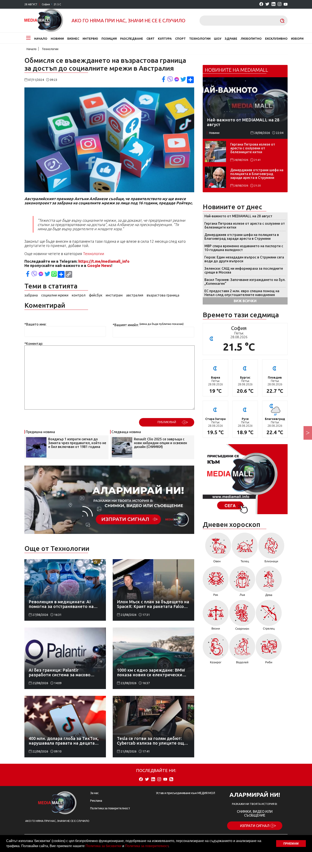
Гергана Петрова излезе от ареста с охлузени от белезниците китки (252, 148)
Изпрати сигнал (254, 826)
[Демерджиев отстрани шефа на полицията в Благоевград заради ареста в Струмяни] (215, 177)
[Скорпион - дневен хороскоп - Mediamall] (242, 616)
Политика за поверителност (146, 846)
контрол (79, 295)
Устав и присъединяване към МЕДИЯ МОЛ (185, 793)
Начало (40, 38)
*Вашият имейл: (126, 325)
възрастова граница (163, 295)
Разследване (131, 38)
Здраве (231, 38)
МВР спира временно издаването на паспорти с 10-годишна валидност (243, 248)
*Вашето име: (35, 324)
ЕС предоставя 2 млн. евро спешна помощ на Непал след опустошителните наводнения (241, 293)
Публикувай (166, 422)
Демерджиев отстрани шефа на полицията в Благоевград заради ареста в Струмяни (256, 174)
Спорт (180, 38)
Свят (150, 38)
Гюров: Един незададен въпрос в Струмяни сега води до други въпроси (244, 259)
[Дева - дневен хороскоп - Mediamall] (269, 582)
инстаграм (114, 295)
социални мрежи (54, 295)
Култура (165, 38)
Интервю (90, 38)
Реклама (96, 800)
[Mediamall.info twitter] (267, 4)
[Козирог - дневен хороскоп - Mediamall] (216, 650)
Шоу (217, 38)
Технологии (200, 38)
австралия (134, 295)
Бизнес (73, 38)
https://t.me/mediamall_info (103, 261)
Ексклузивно (276, 38)
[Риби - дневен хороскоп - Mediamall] (269, 650)
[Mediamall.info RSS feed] (171, 779)
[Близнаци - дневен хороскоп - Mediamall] (271, 549)
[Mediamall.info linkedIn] (273, 4)
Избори (297, 38)
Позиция (109, 38)
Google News (99, 265)
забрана (31, 295)
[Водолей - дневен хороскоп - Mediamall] (242, 650)
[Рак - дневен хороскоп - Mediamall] (216, 582)
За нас (94, 793)
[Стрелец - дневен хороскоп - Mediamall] (269, 616)
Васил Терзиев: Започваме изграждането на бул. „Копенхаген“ (244, 281)
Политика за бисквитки (103, 846)
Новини (57, 38)
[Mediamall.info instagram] (279, 4)
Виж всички (245, 301)
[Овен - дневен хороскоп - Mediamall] (217, 549)
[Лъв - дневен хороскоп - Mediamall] (242, 582)
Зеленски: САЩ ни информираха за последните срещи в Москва (243, 270)
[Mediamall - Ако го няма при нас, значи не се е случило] (43, 20)
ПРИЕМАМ (291, 843)
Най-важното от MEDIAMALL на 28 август (238, 216)
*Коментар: (33, 343)
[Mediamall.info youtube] (286, 4)
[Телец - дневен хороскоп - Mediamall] (245, 549)
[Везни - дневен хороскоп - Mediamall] (216, 616)
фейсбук (95, 295)
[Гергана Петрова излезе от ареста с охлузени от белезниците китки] (215, 151)
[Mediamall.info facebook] (261, 4)
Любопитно (251, 38)
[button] (170, 846)
